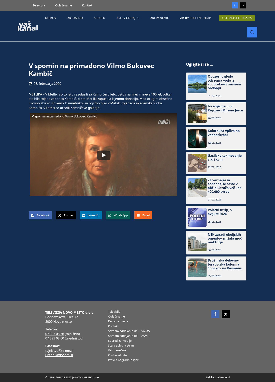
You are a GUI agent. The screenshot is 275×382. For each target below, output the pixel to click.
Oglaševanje (63, 5)
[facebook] (215, 314)
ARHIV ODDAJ (126, 18)
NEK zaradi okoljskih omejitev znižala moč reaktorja (225, 238)
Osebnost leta (117, 355)
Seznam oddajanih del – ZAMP (128, 336)
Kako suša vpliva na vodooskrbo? (224, 133)
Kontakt (87, 5)
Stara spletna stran (121, 345)
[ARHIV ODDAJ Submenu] (138, 18)
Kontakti (113, 326)
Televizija (39, 5)
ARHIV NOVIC (159, 18)
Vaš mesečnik (117, 350)
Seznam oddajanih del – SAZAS (129, 331)
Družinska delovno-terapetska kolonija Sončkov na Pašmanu (225, 264)
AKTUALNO (75, 18)
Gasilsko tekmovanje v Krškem (225, 157)
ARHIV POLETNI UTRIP (195, 18)
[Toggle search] (252, 32)
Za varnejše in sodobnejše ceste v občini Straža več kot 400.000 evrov (224, 186)
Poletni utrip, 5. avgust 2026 (220, 212)
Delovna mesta (118, 321)
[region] (52, 350)
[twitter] (243, 5)
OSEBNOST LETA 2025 (237, 18)
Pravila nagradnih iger (123, 360)
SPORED (99, 18)
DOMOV (50, 18)
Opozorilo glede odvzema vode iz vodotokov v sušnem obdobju (224, 82)
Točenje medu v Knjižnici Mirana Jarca (225, 108)
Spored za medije (120, 341)
